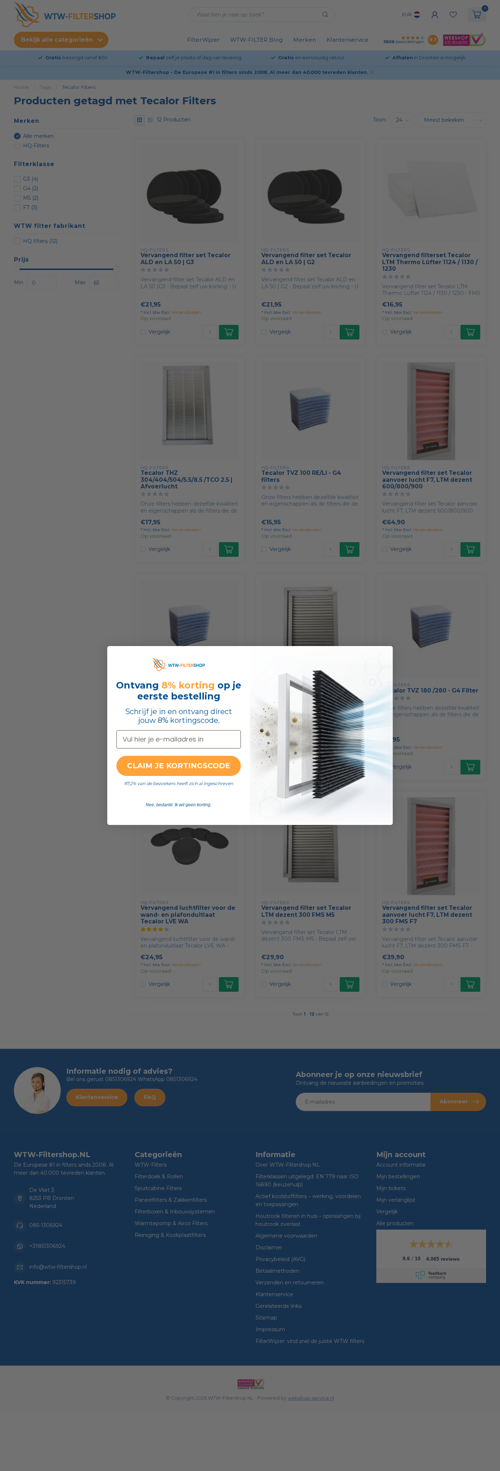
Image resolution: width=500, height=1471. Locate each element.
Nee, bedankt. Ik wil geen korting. (179, 804)
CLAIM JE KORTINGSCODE (178, 765)
